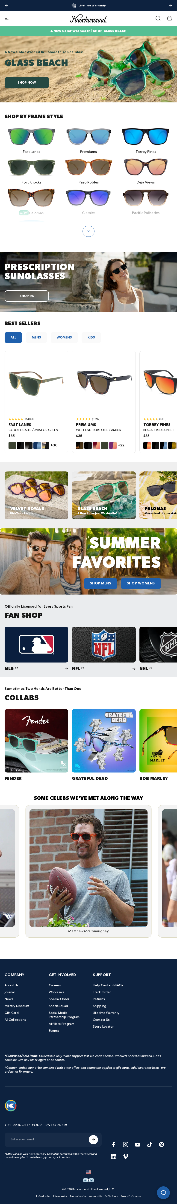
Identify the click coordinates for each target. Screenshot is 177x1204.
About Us (12, 985)
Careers (55, 985)
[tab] (13, 337)
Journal (10, 992)
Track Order (102, 992)
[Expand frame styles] (88, 231)
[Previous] (6, 5)
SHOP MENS (100, 583)
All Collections (15, 1020)
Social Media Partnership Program (64, 1015)
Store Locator (103, 1027)
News (9, 999)
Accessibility (95, 1196)
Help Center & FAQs (108, 985)
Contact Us (101, 1020)
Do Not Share (111, 1196)
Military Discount (17, 1006)
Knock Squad (58, 1006)
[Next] (170, 5)
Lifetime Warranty (106, 1013)
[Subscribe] (93, 1139)
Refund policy (43, 1196)
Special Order (59, 999)
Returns (99, 999)
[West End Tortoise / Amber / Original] (103, 382)
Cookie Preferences (131, 1196)
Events (54, 1031)
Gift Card (12, 1013)
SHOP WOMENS (141, 583)
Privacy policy (60, 1196)
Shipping (99, 1006)
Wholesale (57, 992)
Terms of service (78, 1196)
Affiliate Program (61, 1024)
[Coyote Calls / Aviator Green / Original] (36, 382)
